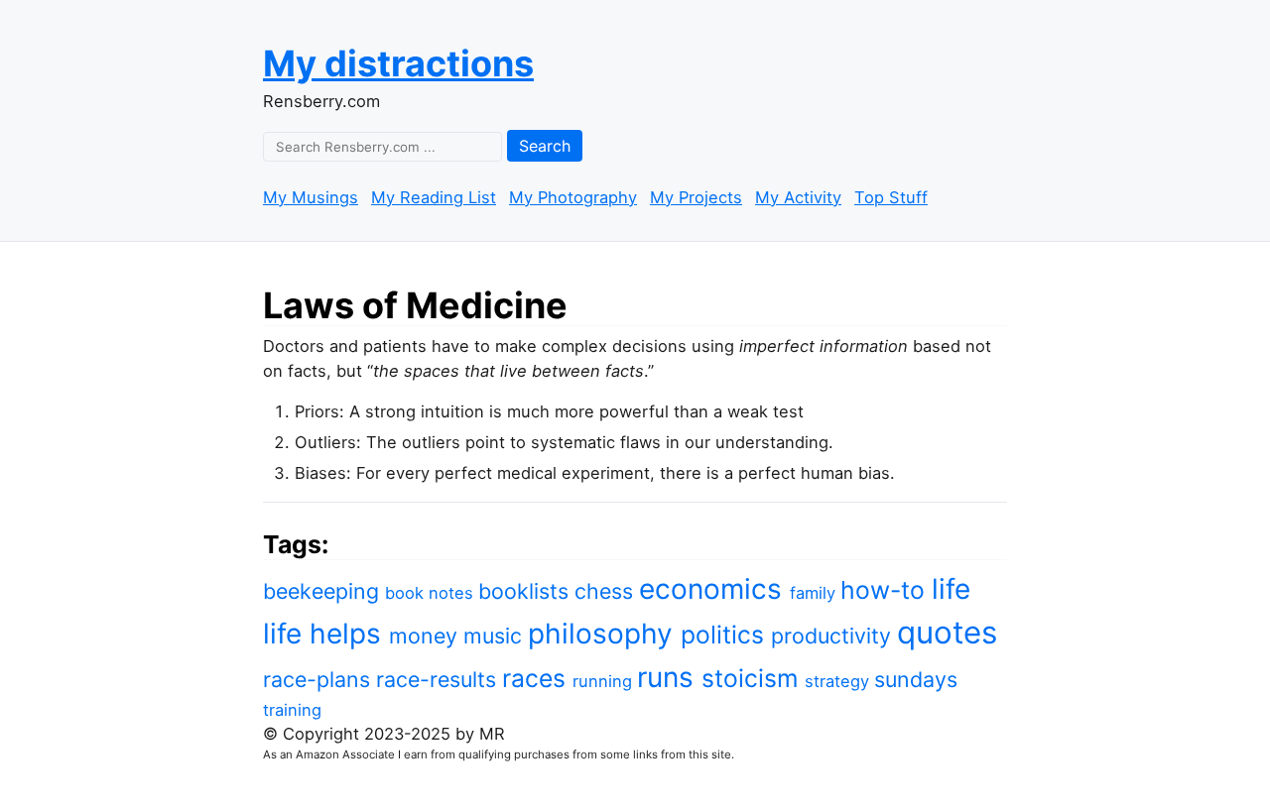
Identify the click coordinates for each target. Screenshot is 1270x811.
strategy (839, 681)
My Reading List (433, 197)
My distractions (398, 63)
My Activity (798, 197)
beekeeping (324, 591)
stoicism (753, 678)
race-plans (319, 679)
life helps (326, 633)
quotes (947, 632)
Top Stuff (891, 197)
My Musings (310, 197)
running (604, 681)
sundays (915, 679)
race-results (439, 679)
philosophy (604, 633)
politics (726, 634)
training (292, 710)
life (951, 589)
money (426, 635)
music (495, 635)
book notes (431, 593)
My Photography (573, 197)
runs (669, 677)
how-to (886, 590)
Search (545, 146)
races (537, 678)
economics (714, 589)
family (815, 593)
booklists (526, 591)
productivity (834, 635)
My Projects (696, 197)
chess (606, 591)
